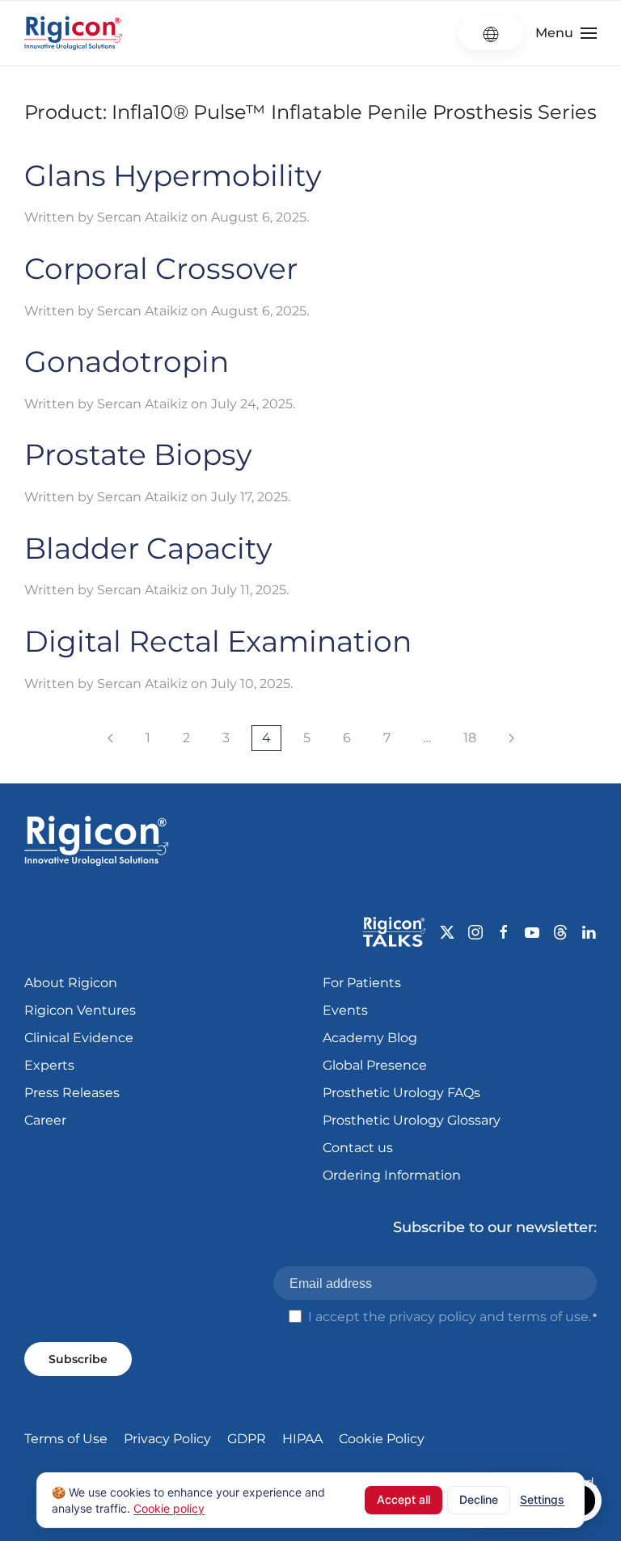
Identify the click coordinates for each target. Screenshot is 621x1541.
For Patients (362, 982)
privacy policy (432, 1316)
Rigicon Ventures (80, 1010)
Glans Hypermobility (173, 175)
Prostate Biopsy (138, 454)
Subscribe (78, 1359)
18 (469, 737)
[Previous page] (110, 738)
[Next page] (511, 738)
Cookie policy (169, 1507)
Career (45, 1120)
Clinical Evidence (78, 1037)
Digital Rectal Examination (218, 641)
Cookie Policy (382, 1438)
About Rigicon (70, 982)
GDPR (246, 1438)
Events (345, 1010)
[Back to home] (73, 33)
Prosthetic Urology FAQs (401, 1092)
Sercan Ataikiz (142, 217)
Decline (478, 1499)
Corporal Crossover (161, 268)
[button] (566, 33)
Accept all (403, 1499)
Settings (542, 1499)
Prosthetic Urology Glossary (412, 1120)
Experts (49, 1065)
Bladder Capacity (148, 548)
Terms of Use (66, 1438)
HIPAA (302, 1438)
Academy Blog (370, 1037)
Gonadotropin (126, 361)
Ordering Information (392, 1175)
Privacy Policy (167, 1438)
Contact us (358, 1147)
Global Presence (375, 1065)
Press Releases (72, 1092)
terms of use (548, 1316)
